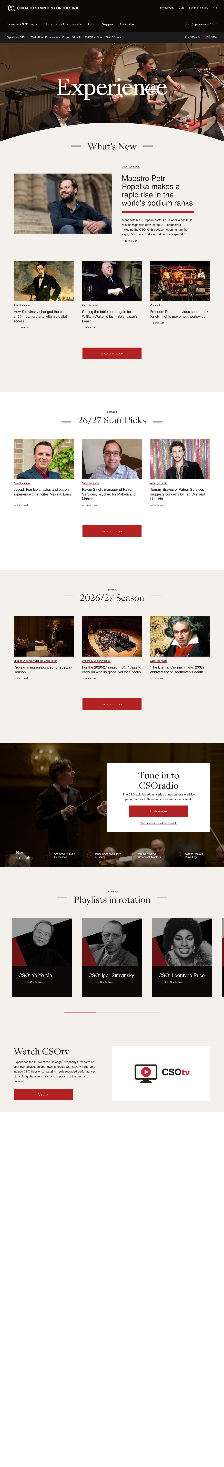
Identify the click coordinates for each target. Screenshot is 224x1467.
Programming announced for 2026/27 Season (43, 669)
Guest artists (156, 305)
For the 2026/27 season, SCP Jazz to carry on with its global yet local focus (111, 669)
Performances (52, 37)
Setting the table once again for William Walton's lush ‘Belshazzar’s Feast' (110, 316)
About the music (22, 305)
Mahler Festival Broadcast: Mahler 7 (149, 855)
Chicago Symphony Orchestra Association (35, 660)
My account (166, 7)
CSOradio (195, 37)
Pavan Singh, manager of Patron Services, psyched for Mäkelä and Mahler (109, 494)
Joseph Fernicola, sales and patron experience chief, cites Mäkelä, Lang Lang (42, 494)
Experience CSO (16, 37)
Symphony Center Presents (96, 660)
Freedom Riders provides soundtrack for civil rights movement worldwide (179, 314)
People (66, 37)
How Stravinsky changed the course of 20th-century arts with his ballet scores (42, 316)
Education (77, 37)
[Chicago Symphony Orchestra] (44, 8)
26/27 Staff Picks (93, 37)
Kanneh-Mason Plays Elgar (194, 855)
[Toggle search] (215, 8)
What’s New (37, 37)
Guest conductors (131, 166)
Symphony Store (198, 7)
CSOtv (214, 37)
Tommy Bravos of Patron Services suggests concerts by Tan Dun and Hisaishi (177, 494)
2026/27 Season (113, 37)
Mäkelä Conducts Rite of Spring (108, 855)
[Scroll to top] (9, 1463)
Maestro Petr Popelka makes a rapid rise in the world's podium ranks (157, 190)
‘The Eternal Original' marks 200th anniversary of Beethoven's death (177, 669)
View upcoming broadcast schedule (158, 823)
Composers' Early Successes (64, 855)
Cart (181, 7)
